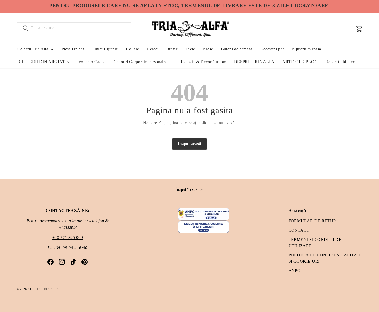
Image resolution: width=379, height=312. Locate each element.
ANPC (295, 270)
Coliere (132, 49)
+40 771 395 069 (67, 237)
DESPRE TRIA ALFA (254, 61)
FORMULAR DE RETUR (312, 221)
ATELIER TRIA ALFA (43, 289)
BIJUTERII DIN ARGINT (41, 61)
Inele (190, 49)
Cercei (153, 49)
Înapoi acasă (189, 144)
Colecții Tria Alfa (32, 49)
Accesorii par (272, 49)
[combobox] (74, 27)
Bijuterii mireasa (306, 49)
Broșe (208, 49)
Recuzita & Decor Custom (202, 61)
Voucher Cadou (92, 61)
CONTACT (299, 230)
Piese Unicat (73, 49)
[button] (359, 29)
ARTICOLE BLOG (300, 61)
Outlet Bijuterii (105, 49)
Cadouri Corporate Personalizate (143, 61)
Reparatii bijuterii (341, 61)
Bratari (172, 49)
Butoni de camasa (236, 49)
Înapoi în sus (187, 189)
